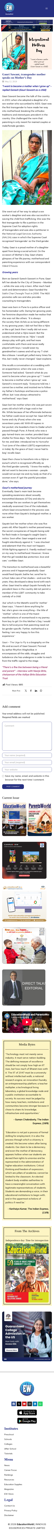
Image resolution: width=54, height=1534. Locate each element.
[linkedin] (35, 691)
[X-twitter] (19, 1404)
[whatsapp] (40, 691)
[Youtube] (24, 1404)
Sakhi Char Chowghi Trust (16, 293)
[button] (46, 8)
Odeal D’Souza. (10, 265)
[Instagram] (29, 1404)
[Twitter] (26, 691)
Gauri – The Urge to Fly (14, 642)
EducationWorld (25, 1524)
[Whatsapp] (40, 1404)
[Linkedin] (35, 1404)
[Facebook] (30, 691)
